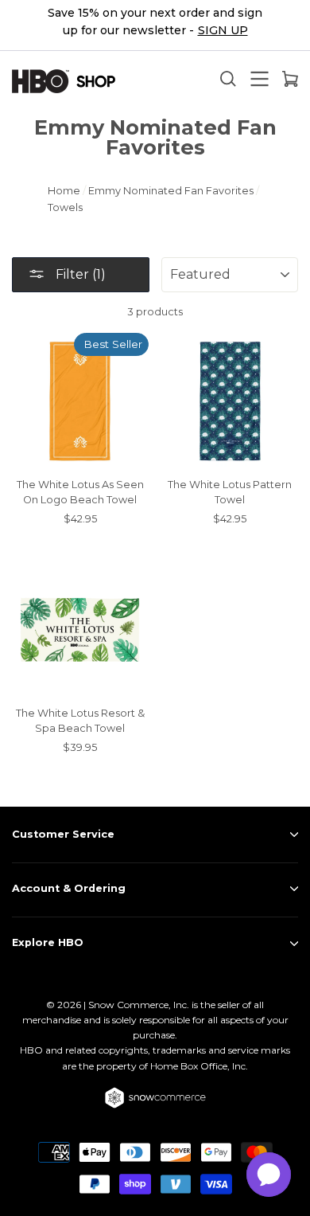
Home (64, 191)
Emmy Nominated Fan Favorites (171, 191)
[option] (155, 25)
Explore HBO (47, 942)
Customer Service (63, 834)
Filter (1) (79, 274)
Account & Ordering (69, 888)
